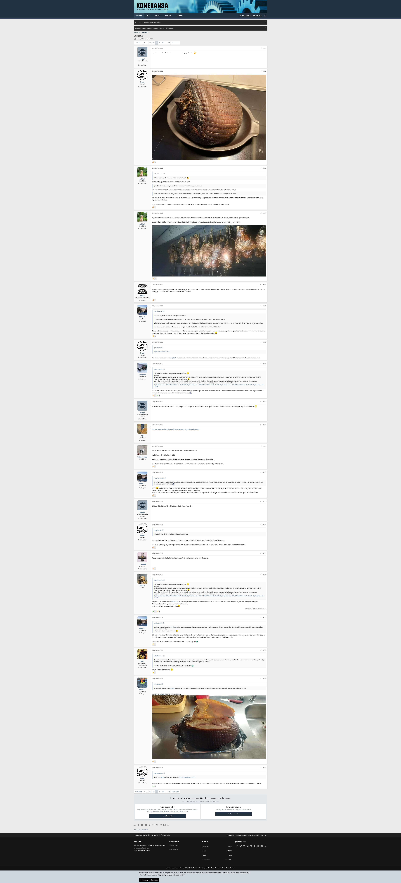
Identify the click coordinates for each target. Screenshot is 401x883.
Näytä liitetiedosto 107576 (228, 385)
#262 (264, 71)
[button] (151, 15)
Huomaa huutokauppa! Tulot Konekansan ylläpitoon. (154, 28)
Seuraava (175, 43)
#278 (264, 650)
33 (169, 43)
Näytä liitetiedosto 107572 (162, 385)
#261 (264, 48)
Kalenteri (180, 15)
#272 (264, 472)
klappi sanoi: (157, 530)
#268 (264, 364)
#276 (264, 575)
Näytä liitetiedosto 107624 (187, 777)
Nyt (148, 15)
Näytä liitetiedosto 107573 (178, 385)
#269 (264, 401)
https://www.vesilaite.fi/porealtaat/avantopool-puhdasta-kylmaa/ (175, 429)
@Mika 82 (175, 602)
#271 (264, 446)
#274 (264, 524)
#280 (264, 767)
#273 (264, 501)
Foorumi (139, 15)
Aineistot (168, 15)
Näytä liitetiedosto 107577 (244, 385)
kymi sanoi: (157, 348)
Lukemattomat (173, 845)
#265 (264, 285)
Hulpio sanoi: (158, 623)
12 (150, 43)
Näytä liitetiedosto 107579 (162, 352)
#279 (264, 678)
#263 (264, 168)
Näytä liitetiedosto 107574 (195, 385)
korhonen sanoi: (159, 478)
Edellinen (139, 43)
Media (157, 15)
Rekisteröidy (169, 816)
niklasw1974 (228, 860)
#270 (264, 425)
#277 (264, 617)
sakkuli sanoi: (158, 311)
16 (163, 43)
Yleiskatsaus (174, 842)
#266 (264, 306)
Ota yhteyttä (230, 835)
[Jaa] (260, 48)
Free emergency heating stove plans (148, 22)
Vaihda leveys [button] (155, 835)
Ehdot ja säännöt (241, 835)
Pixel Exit (210, 868)
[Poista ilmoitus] (265, 22)
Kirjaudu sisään (234, 814)
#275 (264, 553)
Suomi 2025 (166, 835)
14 (156, 43)
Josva (137, 39)
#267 (264, 342)
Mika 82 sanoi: (158, 174)
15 (160, 43)
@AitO (174, 358)
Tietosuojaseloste (253, 835)
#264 (264, 213)
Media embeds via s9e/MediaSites (225, 868)
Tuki (261, 835)
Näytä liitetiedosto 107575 (211, 385)
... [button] (147, 43)
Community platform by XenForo (183, 868)
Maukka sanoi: (158, 773)
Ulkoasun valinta (141, 835)
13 (153, 43)
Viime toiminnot (174, 849)
